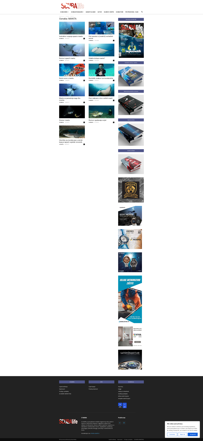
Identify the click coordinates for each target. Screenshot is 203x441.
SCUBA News (63, 12)
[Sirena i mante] (72, 112)
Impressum (62, 389)
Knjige (119, 389)
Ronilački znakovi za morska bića (101, 78)
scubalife (61, 144)
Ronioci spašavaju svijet (97, 120)
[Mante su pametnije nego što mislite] (72, 90)
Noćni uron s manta (66, 78)
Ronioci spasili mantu (67, 58)
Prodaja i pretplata (64, 391)
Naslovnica (61, 16)
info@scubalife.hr (95, 433)
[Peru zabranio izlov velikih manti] (101, 90)
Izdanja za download (123, 391)
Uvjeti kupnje (92, 386)
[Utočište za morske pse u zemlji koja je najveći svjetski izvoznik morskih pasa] (72, 132)
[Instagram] (124, 422)
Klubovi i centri (109, 12)
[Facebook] (119, 423)
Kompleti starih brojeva (124, 398)
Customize (172, 434)
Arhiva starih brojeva (123, 396)
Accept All (192, 434)
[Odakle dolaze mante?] (101, 50)
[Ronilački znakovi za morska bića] (101, 70)
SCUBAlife (61, 38)
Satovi (100, 12)
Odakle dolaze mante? (97, 58)
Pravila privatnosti (93, 389)
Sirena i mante (64, 120)
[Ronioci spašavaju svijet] (101, 112)
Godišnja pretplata (123, 393)
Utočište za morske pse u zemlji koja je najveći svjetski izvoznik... (71, 141)
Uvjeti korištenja (63, 386)
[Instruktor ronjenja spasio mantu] (72, 28)
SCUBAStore (119, 12)
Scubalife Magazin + (77, 12)
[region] (182, 429)
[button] (142, 12)
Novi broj (120, 386)
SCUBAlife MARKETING (65, 393)
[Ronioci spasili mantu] (72, 50)
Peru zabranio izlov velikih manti (101, 98)
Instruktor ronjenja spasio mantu (71, 36)
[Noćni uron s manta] (72, 70)
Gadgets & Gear (90, 12)
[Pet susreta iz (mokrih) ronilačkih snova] (101, 28)
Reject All (182, 434)
